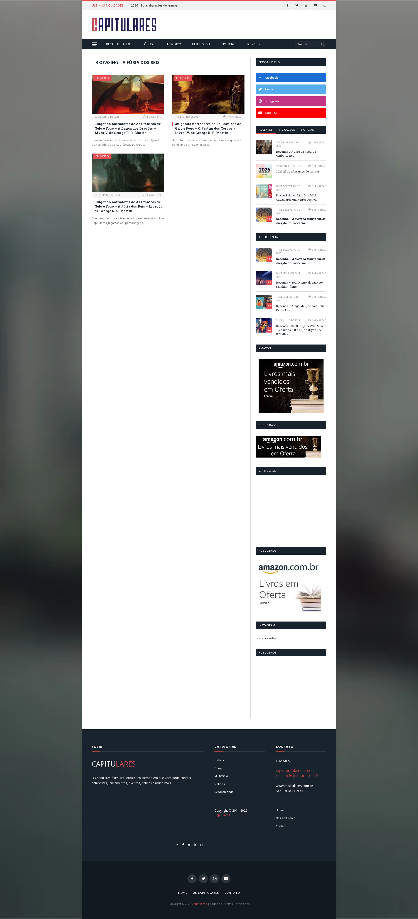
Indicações (287, 130)
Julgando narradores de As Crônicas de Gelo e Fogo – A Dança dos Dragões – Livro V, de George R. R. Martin (128, 128)
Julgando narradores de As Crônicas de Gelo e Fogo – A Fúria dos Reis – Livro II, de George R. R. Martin (129, 206)
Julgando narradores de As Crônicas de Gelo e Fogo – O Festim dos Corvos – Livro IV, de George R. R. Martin (208, 128)
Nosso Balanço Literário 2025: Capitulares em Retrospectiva (296, 197)
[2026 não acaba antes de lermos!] (264, 171)
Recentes (266, 130)
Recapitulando (118, 44)
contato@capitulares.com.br (298, 775)
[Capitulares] (124, 25)
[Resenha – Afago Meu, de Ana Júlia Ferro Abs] (264, 302)
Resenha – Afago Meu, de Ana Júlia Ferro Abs (300, 308)
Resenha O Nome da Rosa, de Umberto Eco (296, 154)
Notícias (228, 44)
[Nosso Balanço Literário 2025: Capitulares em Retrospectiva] (264, 191)
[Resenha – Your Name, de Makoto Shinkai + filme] (264, 278)
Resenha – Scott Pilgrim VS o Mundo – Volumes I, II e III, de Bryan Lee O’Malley (301, 330)
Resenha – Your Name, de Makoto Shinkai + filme (299, 284)
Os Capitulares (285, 818)
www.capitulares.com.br (294, 785)
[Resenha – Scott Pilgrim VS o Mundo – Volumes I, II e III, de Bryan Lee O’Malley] (264, 325)
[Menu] (94, 44)
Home (280, 810)
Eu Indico (173, 44)
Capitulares (199, 904)
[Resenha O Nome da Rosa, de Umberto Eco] (264, 147)
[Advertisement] (247, 24)
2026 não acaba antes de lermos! (154, 5)
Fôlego (148, 44)
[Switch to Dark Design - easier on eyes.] (324, 5)
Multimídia (201, 44)
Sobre (251, 44)
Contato (281, 826)
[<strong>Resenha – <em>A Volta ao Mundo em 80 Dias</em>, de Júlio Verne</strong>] (264, 215)
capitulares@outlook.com (295, 770)
